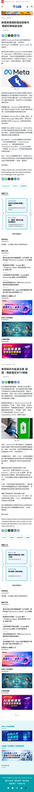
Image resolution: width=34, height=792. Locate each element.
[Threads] (26, 788)
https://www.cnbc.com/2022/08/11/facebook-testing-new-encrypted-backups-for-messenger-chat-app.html (16, 172)
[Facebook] (8, 788)
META (15, 186)
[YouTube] (13, 788)
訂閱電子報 (21, 783)
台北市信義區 (12, 217)
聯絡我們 (18, 780)
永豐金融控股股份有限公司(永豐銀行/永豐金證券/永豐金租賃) (16, 226)
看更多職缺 (16, 234)
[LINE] (21, 788)
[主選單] (2, 7)
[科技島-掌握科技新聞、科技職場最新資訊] (17, 6)
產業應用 (8, 18)
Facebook (7, 186)
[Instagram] (17, 788)
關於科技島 (9, 780)
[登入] (27, 7)
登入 (12, 244)
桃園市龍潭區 (12, 201)
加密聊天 (23, 186)
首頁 (4, 18)
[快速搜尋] (32, 7)
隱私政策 (25, 780)
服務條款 (12, 783)
